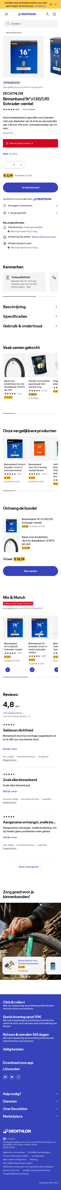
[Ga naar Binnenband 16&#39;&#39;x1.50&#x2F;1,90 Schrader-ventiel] (11, 525)
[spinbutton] (13, 165)
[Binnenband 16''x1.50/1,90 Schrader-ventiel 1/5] (23, 57)
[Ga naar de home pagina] (27, 14)
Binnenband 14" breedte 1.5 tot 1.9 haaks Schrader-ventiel (38, 648)
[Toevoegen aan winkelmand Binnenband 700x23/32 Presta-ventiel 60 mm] (56, 669)
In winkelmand (30, 187)
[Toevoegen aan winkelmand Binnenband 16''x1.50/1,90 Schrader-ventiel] (7, 669)
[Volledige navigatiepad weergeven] (4, 32)
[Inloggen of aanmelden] (47, 14)
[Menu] (6, 14)
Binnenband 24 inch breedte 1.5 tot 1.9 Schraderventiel (15, 467)
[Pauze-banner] (51, 4)
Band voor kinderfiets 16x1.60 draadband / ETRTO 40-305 (14, 385)
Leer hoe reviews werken (15, 716)
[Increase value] (20, 164)
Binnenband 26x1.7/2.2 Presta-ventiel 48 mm (38, 467)
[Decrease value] (6, 164)
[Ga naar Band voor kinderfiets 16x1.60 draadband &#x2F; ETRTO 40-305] (11, 543)
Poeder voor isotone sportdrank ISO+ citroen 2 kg (39, 384)
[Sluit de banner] (55, 4)
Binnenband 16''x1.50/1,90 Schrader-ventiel (13, 646)
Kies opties (30, 571)
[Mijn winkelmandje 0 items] (54, 14)
